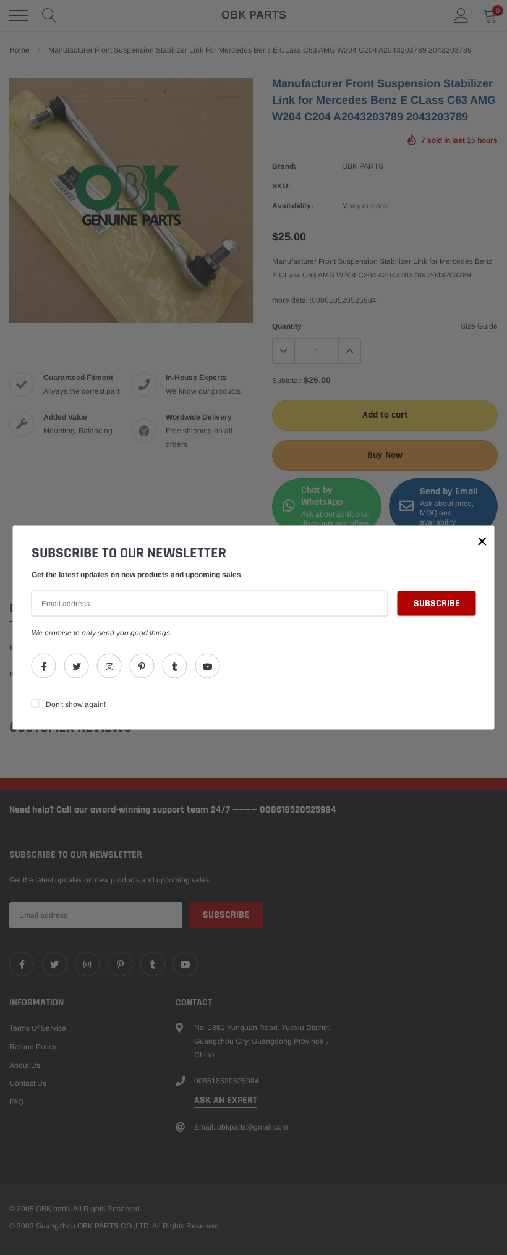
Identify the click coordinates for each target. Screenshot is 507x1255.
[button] (482, 540)
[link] (44, 666)
